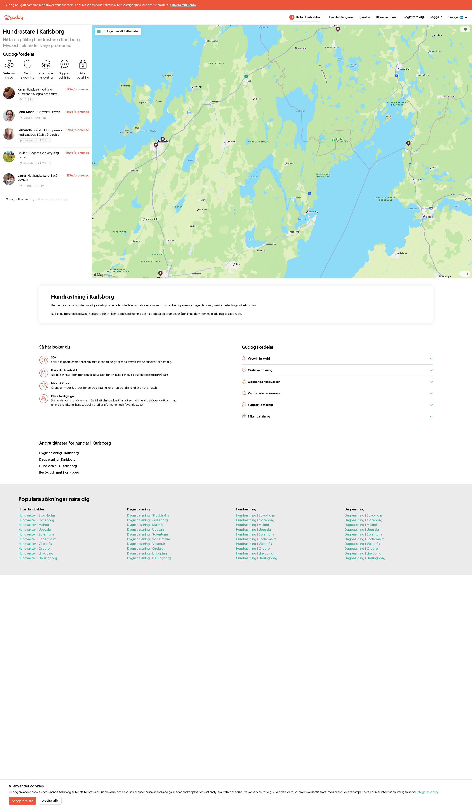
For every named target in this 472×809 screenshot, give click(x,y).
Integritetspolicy (427, 792)
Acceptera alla (22, 801)
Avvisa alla (50, 801)
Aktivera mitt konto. (183, 5)
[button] (337, 359)
